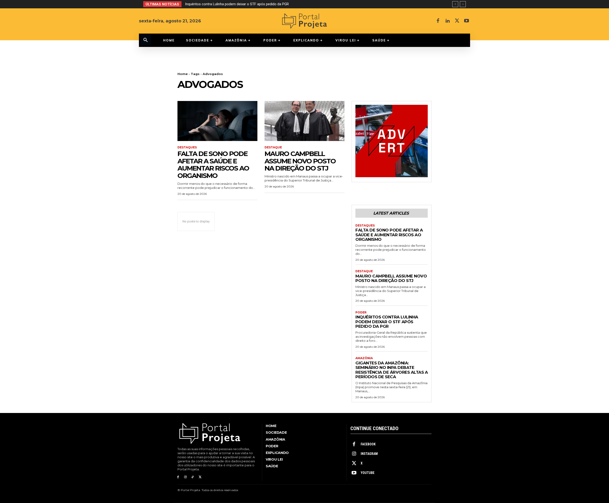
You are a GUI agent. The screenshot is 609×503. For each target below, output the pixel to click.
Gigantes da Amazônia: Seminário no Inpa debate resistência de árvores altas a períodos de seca (264, 4)
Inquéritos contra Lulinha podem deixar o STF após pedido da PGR (386, 322)
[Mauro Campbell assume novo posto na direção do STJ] (304, 121)
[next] (463, 4)
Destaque (273, 147)
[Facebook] (438, 21)
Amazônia (364, 358)
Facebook (368, 444)
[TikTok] (192, 477)
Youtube (367, 473)
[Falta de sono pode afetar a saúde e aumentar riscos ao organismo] (217, 121)
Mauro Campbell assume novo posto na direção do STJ (300, 161)
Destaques (187, 147)
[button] (145, 40)
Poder (361, 312)
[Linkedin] (447, 21)
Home (182, 74)
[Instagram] (185, 477)
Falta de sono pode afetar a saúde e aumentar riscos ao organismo (213, 165)
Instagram (369, 454)
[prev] (455, 4)
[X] (457, 21)
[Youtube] (466, 21)
